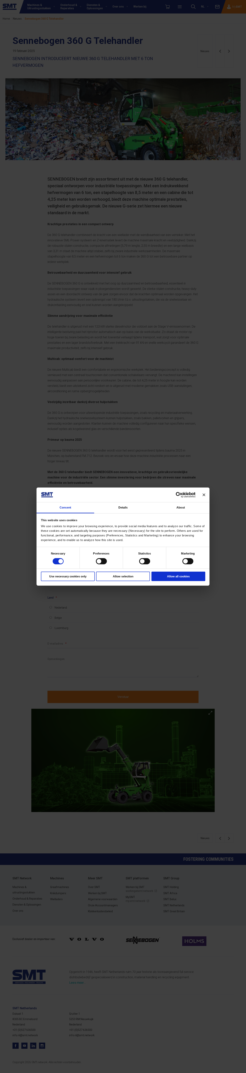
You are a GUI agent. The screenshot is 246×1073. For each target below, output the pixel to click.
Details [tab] (123, 507)
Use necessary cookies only (67, 576)
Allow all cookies (178, 576)
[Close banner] (204, 494)
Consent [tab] (65, 507)
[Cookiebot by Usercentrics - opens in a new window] (178, 495)
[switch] (101, 561)
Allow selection (123, 576)
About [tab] (180, 507)
